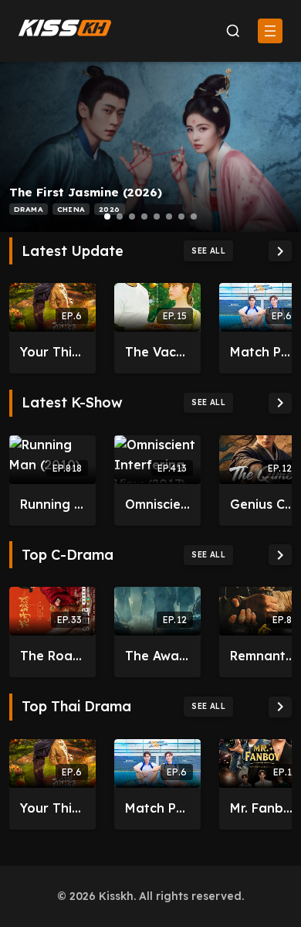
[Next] (280, 250)
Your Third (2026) (52, 352)
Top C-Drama (67, 555)
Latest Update (72, 251)
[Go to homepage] (65, 28)
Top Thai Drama (76, 707)
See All (208, 251)
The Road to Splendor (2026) (52, 655)
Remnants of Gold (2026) (262, 655)
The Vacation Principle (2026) (157, 352)
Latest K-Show (72, 403)
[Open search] (232, 31)
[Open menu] (270, 31)
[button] (107, 216)
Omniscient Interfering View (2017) (157, 504)
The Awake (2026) (157, 655)
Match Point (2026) (262, 352)
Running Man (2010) (52, 504)
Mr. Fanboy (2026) (262, 808)
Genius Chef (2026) (262, 504)
